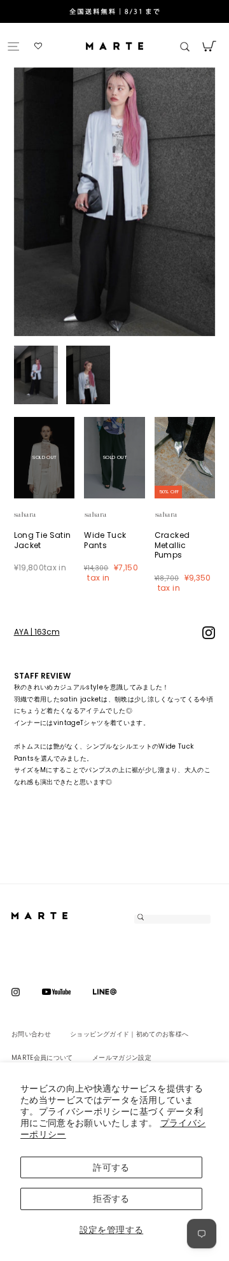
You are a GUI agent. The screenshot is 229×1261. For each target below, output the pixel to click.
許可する (111, 1167)
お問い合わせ (31, 1034)
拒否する (111, 1198)
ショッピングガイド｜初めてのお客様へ (129, 1034)
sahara (40, 514)
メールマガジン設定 (121, 1057)
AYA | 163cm (37, 631)
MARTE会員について (42, 1057)
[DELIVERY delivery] (114, 12)
